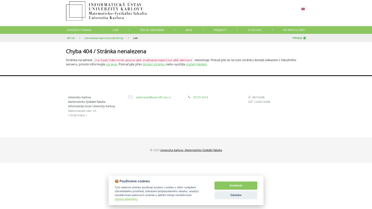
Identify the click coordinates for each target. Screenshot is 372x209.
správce (111, 64)
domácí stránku (154, 64)
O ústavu (255, 30)
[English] (303, 9)
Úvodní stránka (79, 30)
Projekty (220, 30)
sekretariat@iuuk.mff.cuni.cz (153, 97)
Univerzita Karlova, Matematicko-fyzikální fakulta (191, 150)
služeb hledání (196, 64)
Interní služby (294, 30)
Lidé (116, 30)
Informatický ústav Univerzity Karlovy (104, 38)
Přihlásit (297, 37)
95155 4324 (200, 97)
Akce (188, 30)
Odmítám (236, 195)
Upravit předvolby (126, 199)
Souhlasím (236, 185)
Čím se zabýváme (152, 30)
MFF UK (71, 38)
